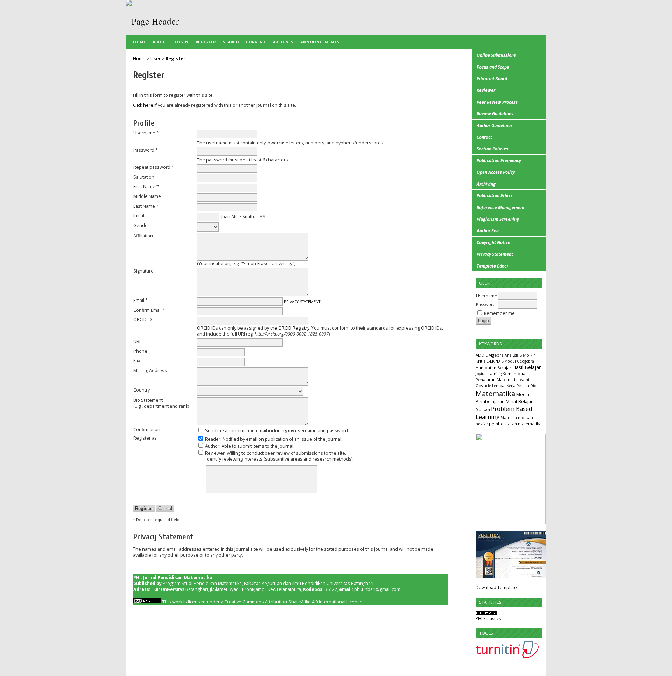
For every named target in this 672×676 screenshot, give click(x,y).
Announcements (320, 41)
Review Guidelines (495, 114)
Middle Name (147, 196)
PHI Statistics (488, 618)
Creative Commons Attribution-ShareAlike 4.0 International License (293, 602)
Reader (212, 439)
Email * (140, 300)
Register (206, 41)
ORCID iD (142, 320)
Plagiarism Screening (498, 219)
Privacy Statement (495, 254)
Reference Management (501, 208)
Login (182, 41)
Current (256, 41)
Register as (145, 438)
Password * (145, 150)
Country (141, 390)
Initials (140, 216)
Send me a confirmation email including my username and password (276, 431)
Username (486, 296)
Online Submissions (496, 55)
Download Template (496, 588)
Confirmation (146, 430)
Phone (140, 351)
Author (212, 446)
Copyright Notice (493, 243)
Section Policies (492, 149)
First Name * (146, 186)
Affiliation (143, 236)
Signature (143, 271)
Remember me (499, 313)
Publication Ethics (495, 196)
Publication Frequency (499, 161)
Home (139, 41)
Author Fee (488, 231)
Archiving (486, 184)
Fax (136, 361)
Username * (146, 133)
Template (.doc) (492, 266)
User (155, 59)
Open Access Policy (496, 172)
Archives (283, 41)
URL (137, 341)
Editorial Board (492, 79)
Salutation (143, 177)
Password (486, 305)
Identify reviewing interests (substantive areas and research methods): (280, 459)
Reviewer (486, 90)
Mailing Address (150, 370)
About (160, 41)
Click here (143, 105)
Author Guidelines (495, 126)
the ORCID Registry (289, 328)
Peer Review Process (497, 102)
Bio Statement (148, 400)
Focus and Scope (493, 67)
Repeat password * (153, 167)
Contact (484, 137)
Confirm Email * (149, 310)
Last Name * (146, 206)
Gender (141, 225)
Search (231, 41)
